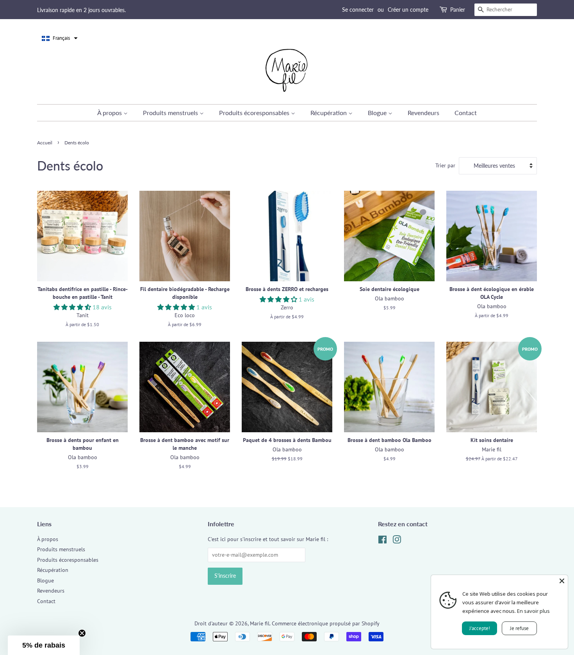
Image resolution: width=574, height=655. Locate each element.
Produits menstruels (171, 112)
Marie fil (259, 623)
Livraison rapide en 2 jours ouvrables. (81, 10)
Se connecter (358, 9)
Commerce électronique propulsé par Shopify (326, 623)
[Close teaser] (82, 633)
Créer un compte (408, 9)
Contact (466, 112)
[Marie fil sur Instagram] (396, 541)
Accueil (44, 143)
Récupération (329, 112)
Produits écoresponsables (255, 112)
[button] (59, 38)
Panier (457, 9)
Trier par (445, 165)
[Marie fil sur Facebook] (382, 541)
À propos (110, 112)
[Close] (562, 581)
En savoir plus (533, 610)
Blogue (378, 112)
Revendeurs (423, 112)
